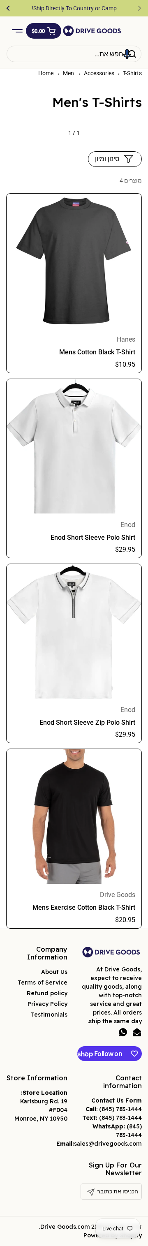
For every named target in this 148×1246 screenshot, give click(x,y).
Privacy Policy (47, 1004)
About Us (54, 972)
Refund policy (47, 993)
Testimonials (49, 1014)
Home (45, 73)
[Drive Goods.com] (92, 31)
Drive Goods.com (65, 1226)
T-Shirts (132, 73)
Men (69, 73)
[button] (43, 31)
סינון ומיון (107, 159)
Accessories (99, 73)
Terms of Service (42, 982)
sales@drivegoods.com (108, 1143)
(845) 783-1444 (120, 1109)
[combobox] (74, 54)
